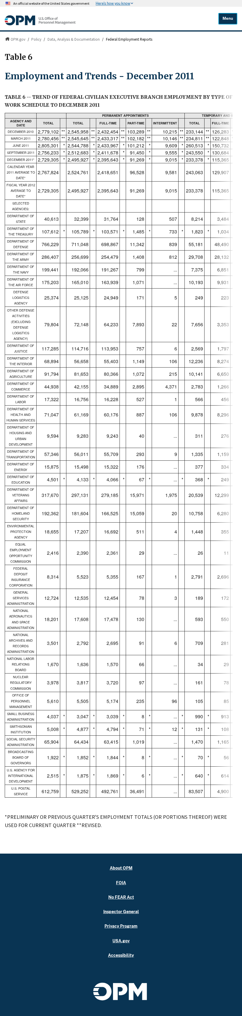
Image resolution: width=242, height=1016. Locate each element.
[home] (40, 24)
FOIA (121, 882)
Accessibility (121, 955)
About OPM (121, 867)
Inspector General (121, 911)
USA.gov (121, 940)
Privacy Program (121, 925)
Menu (228, 18)
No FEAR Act (121, 897)
